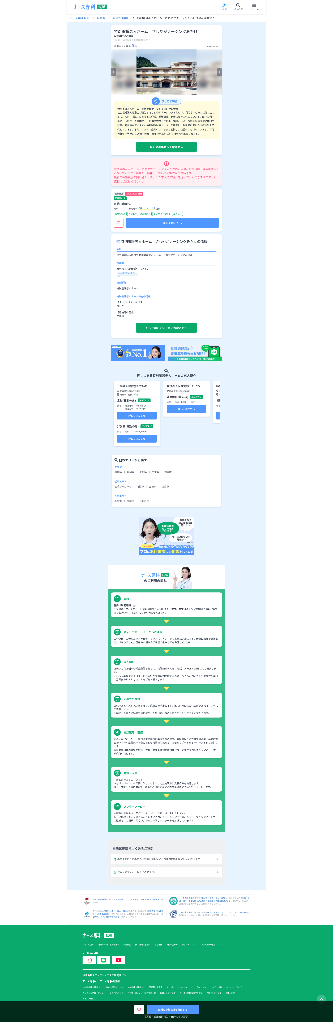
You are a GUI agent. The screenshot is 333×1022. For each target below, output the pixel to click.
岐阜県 (101, 18)
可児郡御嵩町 (121, 18)
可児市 (140, 486)
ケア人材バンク (116, 993)
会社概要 (158, 944)
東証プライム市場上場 (149, 899)
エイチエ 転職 (216, 987)
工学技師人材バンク (136, 987)
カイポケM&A (89, 999)
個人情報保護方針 (142, 944)
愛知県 (143, 472)
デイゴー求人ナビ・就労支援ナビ (141, 993)
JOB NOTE (182, 987)
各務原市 (144, 501)
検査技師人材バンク (114, 987)
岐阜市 (118, 501)
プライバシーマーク (239, 912)
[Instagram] (89, 960)
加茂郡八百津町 (122, 486)
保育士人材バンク (168, 993)
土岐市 (152, 486)
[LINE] (103, 960)
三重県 (155, 472)
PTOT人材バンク (198, 987)
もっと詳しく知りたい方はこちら (166, 328)
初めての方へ (88, 944)
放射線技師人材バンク (92, 987)
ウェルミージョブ (234, 987)
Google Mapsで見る (126, 274)
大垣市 (130, 501)
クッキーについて (189, 944)
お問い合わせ (172, 944)
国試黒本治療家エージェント (161, 987)
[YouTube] (118, 960)
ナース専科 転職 (79, 18)
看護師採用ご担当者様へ (108, 944)
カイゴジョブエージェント (94, 993)
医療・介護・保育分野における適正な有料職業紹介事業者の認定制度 (214, 899)
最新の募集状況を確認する (166, 147)
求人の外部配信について (211, 944)
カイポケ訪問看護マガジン (191, 993)
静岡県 (130, 472)
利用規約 (127, 944)
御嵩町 (168, 472)
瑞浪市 (165, 486)
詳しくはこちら (172, 223)
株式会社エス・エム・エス (127, 899)
